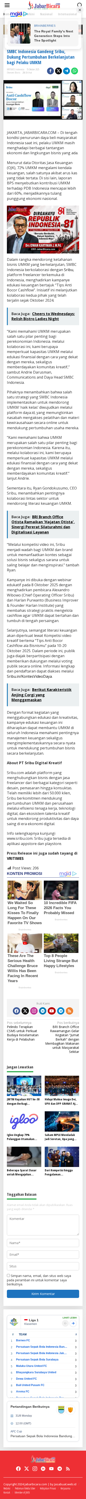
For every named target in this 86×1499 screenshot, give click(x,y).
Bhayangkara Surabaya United (36, 1372)
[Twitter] (25, 1011)
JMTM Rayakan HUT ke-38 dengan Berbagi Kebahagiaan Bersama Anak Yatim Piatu (23, 1101)
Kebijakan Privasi (48, 1488)
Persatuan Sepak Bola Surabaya (37, 1359)
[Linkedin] (42, 1011)
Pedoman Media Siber (25, 1488)
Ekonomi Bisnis (13, 72)
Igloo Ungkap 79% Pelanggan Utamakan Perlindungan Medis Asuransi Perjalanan (20, 1137)
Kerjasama (65, 1488)
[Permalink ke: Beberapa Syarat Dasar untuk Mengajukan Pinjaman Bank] (24, 1156)
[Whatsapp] (74, 71)
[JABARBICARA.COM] (44, 5)
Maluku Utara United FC (31, 1366)
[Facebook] (16, 1011)
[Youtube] (51, 1011)
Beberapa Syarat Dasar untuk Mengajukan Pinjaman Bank (21, 1172)
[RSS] (69, 1011)
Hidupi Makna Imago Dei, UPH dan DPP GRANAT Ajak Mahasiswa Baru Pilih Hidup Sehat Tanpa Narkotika (61, 1101)
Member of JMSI (22, 1492)
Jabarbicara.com (36, 1484)
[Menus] (7, 5)
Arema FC (22, 1391)
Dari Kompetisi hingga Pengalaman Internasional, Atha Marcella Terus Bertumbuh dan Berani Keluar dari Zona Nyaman (62, 1172)
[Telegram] (60, 1011)
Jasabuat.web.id (65, 1484)
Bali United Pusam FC (30, 1385)
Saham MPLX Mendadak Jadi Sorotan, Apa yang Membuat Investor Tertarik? (60, 1137)
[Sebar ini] (50, 71)
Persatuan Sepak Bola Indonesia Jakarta (41, 1353)
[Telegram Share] (66, 71)
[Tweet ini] (58, 71)
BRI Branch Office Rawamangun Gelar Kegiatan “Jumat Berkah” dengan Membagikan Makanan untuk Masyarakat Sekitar (62, 1037)
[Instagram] (34, 1011)
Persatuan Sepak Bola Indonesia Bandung (41, 1346)
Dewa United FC (26, 1378)
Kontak (6, 1492)
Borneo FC (23, 1340)
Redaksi (6, 1488)
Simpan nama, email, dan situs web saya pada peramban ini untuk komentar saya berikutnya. (39, 1280)
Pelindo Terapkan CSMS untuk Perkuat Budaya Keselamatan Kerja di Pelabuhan (23, 1031)
